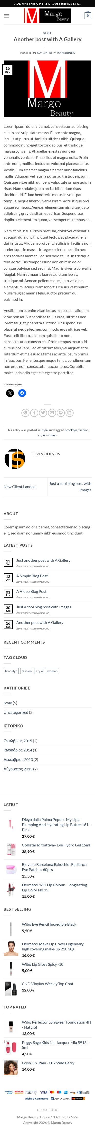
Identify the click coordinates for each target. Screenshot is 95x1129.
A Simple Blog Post (32, 575)
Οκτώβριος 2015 (18, 740)
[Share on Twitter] (43, 413)
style (41, 435)
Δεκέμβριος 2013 (18, 759)
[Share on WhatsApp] (25, 413)
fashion (83, 430)
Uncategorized (16, 712)
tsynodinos (66, 52)
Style (47, 32)
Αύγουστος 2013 (18, 769)
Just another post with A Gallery (43, 560)
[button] (7, 16)
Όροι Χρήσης (47, 1110)
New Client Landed (20, 486)
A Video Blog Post (31, 591)
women (51, 435)
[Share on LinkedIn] (70, 413)
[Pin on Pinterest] (61, 413)
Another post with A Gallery (39, 622)
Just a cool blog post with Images (43, 606)
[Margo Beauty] (47, 16)
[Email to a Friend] (52, 413)
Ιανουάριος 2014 (18, 750)
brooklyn (71, 430)
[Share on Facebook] (34, 413)
